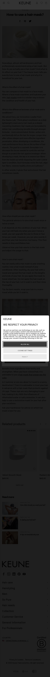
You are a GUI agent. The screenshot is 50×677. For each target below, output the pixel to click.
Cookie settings (25, 350)
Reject (25, 357)
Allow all (25, 344)
